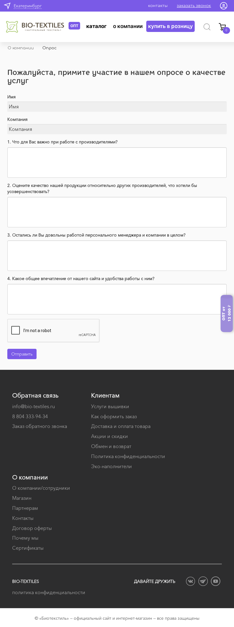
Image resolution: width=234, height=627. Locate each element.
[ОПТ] (37, 27)
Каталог (96, 26)
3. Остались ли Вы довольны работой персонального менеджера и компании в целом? (96, 235)
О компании (128, 26)
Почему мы (25, 538)
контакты (158, 5)
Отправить (22, 354)
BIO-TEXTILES (25, 581)
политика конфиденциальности (48, 592)
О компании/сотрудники (41, 488)
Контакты (23, 518)
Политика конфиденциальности (128, 456)
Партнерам (25, 508)
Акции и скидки (109, 436)
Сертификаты (28, 548)
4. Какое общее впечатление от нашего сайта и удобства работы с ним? (80, 278)
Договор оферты (32, 528)
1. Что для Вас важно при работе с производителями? (62, 142)
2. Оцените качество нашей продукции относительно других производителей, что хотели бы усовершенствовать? (102, 188)
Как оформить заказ (114, 416)
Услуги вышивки (110, 406)
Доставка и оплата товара (121, 426)
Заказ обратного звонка (39, 426)
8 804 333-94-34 (30, 416)
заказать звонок (194, 5)
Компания (17, 119)
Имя (11, 97)
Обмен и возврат (111, 446)
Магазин (21, 498)
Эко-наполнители (111, 466)
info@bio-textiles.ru (33, 406)
